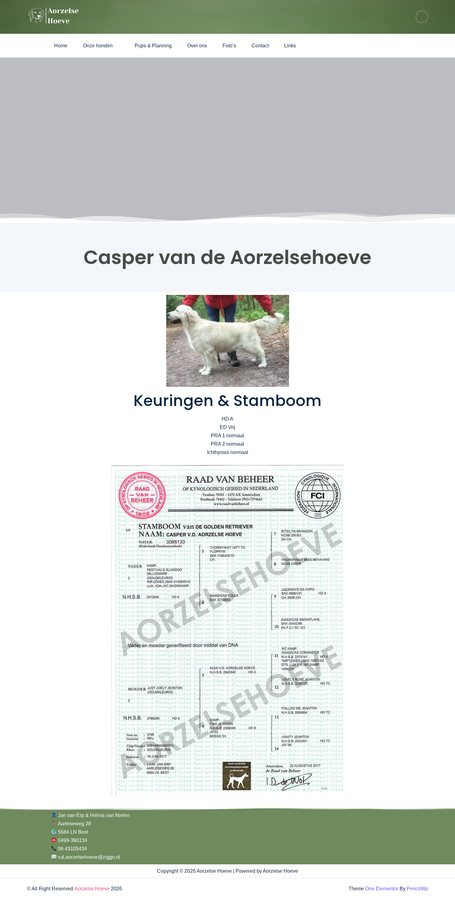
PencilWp (417, 888)
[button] (101, 45)
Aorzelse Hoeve (92, 888)
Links (290, 45)
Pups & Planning (153, 45)
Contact (260, 45)
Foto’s (229, 45)
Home (60, 45)
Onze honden (98, 45)
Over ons (197, 45)
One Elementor (381, 888)
